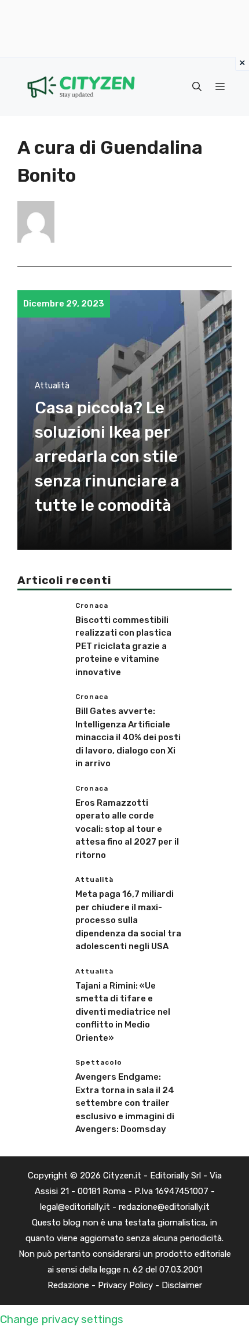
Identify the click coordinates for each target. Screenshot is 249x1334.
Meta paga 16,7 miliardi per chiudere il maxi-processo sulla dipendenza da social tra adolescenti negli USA (128, 920)
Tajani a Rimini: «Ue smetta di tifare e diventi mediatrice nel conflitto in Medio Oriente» (122, 1011)
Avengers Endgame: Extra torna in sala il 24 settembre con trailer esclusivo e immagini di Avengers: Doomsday (124, 1103)
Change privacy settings (61, 1319)
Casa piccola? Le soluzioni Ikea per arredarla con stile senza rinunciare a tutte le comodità (107, 456)
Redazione (68, 1285)
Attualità (52, 386)
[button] (196, 87)
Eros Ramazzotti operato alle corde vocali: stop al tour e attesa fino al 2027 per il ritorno (127, 829)
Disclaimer (182, 1285)
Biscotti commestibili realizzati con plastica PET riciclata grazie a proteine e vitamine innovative (123, 646)
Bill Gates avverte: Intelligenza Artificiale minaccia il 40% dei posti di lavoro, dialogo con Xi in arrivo (128, 737)
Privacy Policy (125, 1285)
